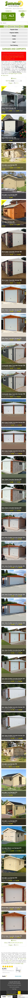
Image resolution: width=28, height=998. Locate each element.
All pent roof (8, 960)
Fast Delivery (14, 45)
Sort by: (8, 81)
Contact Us (8, 11)
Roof (14, 42)
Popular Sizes (14, 29)
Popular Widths (14, 32)
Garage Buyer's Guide (15, 73)
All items (20, 943)
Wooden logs (19, 963)
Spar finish (10, 963)
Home (6, 26)
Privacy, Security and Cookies (14, 985)
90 (13, 943)
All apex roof (22, 959)
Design (14, 36)
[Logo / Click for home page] (14, 4)
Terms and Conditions (14, 987)
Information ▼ (22, 11)
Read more (5, 75)
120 (16, 943)
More (22, 26)
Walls (14, 39)
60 (11, 943)
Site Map (14, 989)
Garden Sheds (14, 26)
